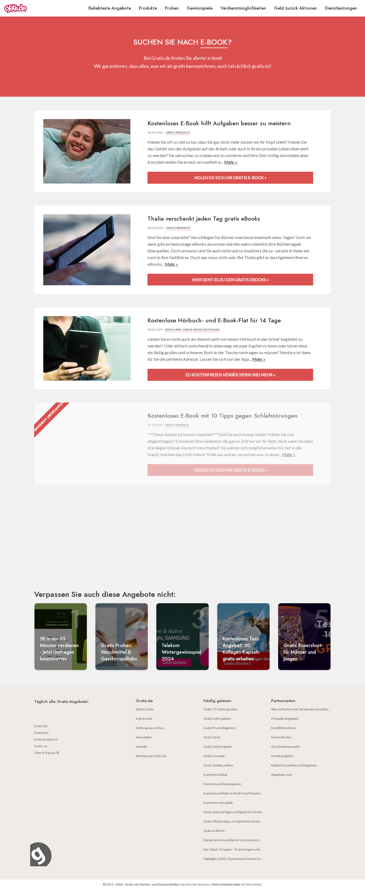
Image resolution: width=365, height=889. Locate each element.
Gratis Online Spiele (217, 747)
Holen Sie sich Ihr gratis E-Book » (230, 177)
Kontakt (141, 747)
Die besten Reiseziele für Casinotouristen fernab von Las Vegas (248, 840)
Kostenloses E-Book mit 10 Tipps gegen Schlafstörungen (222, 415)
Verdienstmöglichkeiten (243, 8)
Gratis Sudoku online (218, 765)
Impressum (144, 718)
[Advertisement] (182, 541)
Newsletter (144, 737)
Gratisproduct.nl (46, 739)
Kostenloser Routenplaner (222, 784)
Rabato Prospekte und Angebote (294, 765)
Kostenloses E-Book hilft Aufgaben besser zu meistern (219, 123)
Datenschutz (145, 709)
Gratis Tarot (211, 737)
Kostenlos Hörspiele (218, 803)
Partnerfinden (281, 737)
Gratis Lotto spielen (217, 718)
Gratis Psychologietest (219, 728)
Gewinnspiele (199, 8)
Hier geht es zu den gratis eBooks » (230, 279)
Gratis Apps (173, 330)
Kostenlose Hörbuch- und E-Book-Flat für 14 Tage (214, 320)
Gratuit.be (41, 733)
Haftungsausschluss (150, 728)
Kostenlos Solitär (215, 775)
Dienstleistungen (341, 8)
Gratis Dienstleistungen (201, 330)
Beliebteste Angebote (109, 8)
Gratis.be (40, 726)
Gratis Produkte (178, 133)
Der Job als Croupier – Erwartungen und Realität (237, 849)
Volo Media (253, 884)
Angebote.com (281, 775)
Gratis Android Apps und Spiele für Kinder (232, 812)
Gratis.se (40, 746)
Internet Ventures (197, 884)
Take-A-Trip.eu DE (46, 753)
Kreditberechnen (283, 728)
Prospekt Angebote (284, 718)
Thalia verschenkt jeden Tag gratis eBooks (203, 218)
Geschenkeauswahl (285, 747)
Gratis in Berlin (214, 831)
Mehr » (230, 162)
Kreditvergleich (282, 756)
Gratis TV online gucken (220, 709)
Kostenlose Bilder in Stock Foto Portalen (232, 793)
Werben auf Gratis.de (151, 756)
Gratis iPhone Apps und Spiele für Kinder (232, 821)
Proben (172, 8)
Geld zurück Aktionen (295, 8)
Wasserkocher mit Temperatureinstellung (301, 709)
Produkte (148, 8)
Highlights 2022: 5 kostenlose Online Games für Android (243, 859)
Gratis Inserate (214, 756)
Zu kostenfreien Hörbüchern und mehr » (230, 374)
